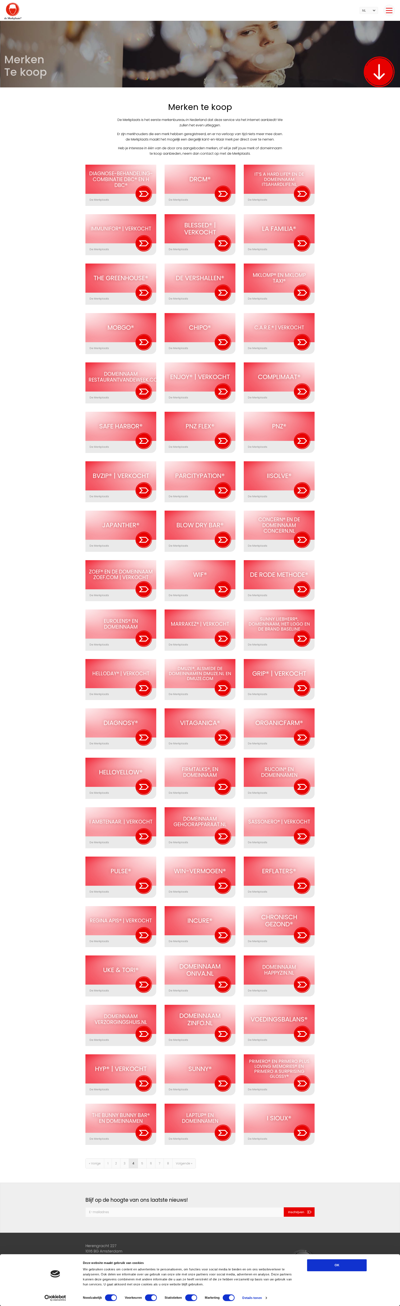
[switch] (151, 1297)
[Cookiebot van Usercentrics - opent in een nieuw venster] (55, 1298)
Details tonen (252, 1298)
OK (337, 1265)
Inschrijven (296, 1212)
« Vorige (95, 1163)
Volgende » (184, 1163)
